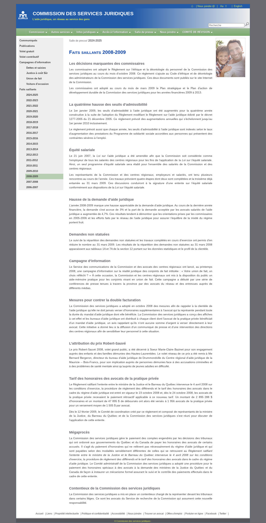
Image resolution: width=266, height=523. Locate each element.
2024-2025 (32, 94)
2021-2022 (32, 105)
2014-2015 (32, 143)
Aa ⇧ (223, 6)
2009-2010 (32, 171)
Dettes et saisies (36, 67)
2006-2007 (32, 187)
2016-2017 (32, 132)
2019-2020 (32, 116)
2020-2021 (32, 111)
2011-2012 (32, 160)
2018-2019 (32, 122)
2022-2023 (32, 100)
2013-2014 (32, 149)
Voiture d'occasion (37, 83)
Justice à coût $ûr (37, 73)
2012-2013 (32, 154)
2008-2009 (32, 176)
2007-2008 (32, 181)
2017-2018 (32, 127)
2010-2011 (32, 165)
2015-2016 (32, 138)
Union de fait (34, 78)
